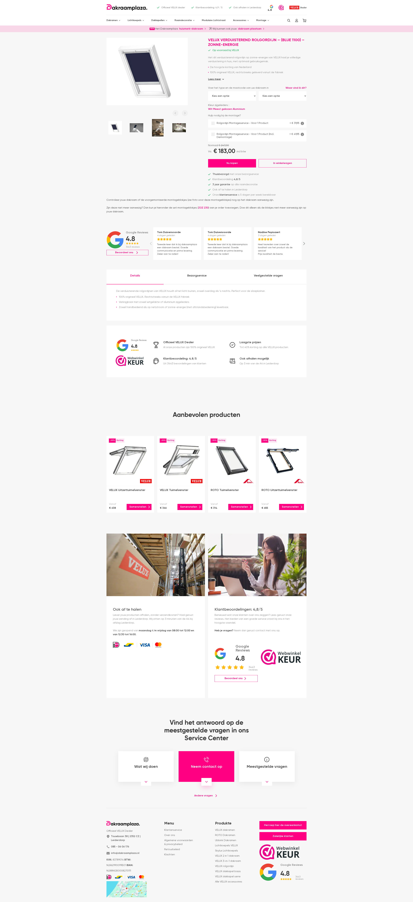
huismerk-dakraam (191, 29)
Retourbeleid (172, 849)
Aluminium (239, 109)
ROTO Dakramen (225, 835)
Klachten (169, 854)
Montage (261, 20)
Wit (220, 109)
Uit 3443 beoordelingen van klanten (184, 363)
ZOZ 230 (203, 208)
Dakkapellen (158, 20)
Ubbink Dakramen (225, 840)
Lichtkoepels (134, 20)
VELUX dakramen (225, 830)
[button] (288, 20)
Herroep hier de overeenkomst (283, 825)
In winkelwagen (282, 163)
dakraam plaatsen (250, 29)
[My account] (296, 20)
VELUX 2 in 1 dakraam (227, 856)
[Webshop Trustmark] (281, 7)
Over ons (169, 835)
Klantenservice (173, 830)
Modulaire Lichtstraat (214, 20)
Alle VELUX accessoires (228, 882)
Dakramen (112, 20)
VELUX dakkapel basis (228, 871)
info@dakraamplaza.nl (125, 853)
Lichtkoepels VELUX (226, 845)
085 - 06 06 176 (120, 846)
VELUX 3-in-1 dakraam (228, 861)
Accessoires (239, 20)
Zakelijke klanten (283, 836)
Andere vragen (203, 795)
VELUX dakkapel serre (228, 876)
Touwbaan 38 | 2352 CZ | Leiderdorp (126, 838)
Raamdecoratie (183, 20)
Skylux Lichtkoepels (226, 851)
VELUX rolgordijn (224, 866)
